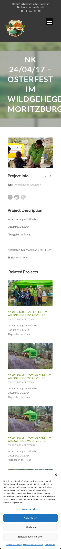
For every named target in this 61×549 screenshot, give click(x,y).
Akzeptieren (30, 518)
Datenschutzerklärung (33, 544)
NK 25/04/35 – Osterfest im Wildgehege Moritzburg (27, 313)
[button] (56, 474)
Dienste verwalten (30, 509)
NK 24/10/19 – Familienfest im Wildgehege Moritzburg (29, 376)
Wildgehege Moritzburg (27, 184)
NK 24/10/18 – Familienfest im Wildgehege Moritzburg (29, 439)
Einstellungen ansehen (30, 536)
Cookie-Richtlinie (14, 544)
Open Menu (49, 21)
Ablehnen (30, 527)
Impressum (50, 544)
